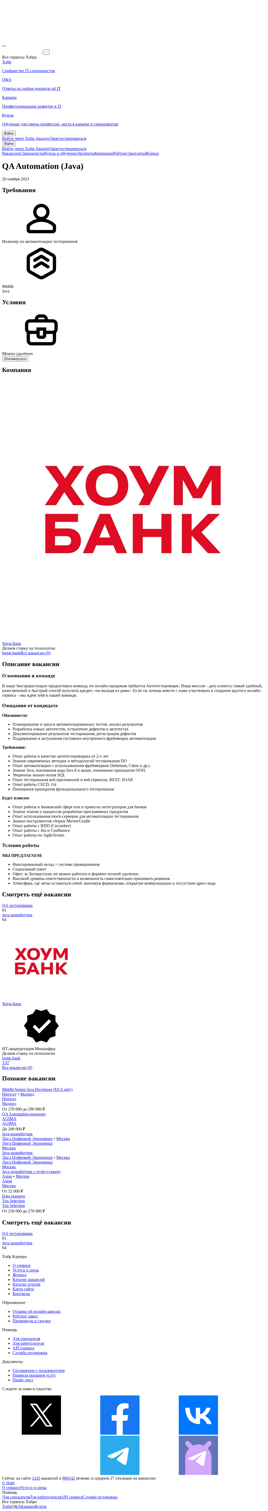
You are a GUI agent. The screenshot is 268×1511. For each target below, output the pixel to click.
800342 (69, 1478)
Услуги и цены (26, 1270)
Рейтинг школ (25, 1316)
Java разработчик (17, 915)
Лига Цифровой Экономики (27, 1138)
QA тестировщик (17, 905)
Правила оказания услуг (34, 1375)
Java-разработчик (17, 1134)
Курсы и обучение (60, 153)
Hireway (9, 1094)
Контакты (21, 1293)
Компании (103, 153)
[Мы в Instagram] (41, 1473)
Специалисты (32, 153)
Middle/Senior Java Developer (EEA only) (37, 1089)
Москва (63, 1138)
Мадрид (27, 1094)
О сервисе (22, 1265)
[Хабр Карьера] (22, 52)
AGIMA (9, 1119)
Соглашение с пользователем (39, 1370)
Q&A (16, 1506)
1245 (36, 1478)
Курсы (41, 1506)
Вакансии (11, 153)
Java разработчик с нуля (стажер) (31, 1171)
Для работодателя (28, 1343)
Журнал (152, 153)
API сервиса (23, 1348)
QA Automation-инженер (24, 1114)
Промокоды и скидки (32, 1321)
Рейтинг (120, 153)
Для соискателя (26, 1338)
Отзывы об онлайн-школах (37, 1311)
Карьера (28, 1506)
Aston (7, 1176)
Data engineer (13, 1196)
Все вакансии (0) (35, 653)
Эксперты (85, 153)
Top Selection (13, 1201)
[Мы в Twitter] (41, 1433)
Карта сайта (23, 1289)
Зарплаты (136, 153)
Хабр (6, 1506)
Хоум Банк (11, 643)
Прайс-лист (23, 1380)
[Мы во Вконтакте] (198, 1433)
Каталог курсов (26, 1284)
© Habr (8, 1483)
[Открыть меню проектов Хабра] (4, 46)
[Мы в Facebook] (120, 1433)
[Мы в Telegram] (120, 1473)
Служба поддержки (30, 1352)
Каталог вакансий (29, 1279)
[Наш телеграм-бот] (198, 1473)
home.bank (11, 653)
